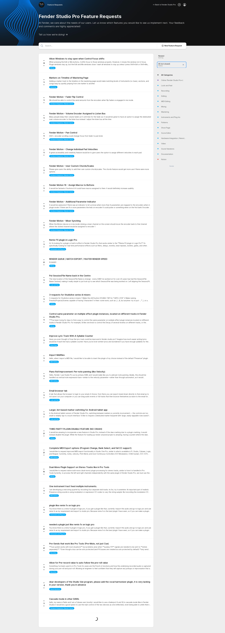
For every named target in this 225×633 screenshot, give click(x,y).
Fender (171, 166)
